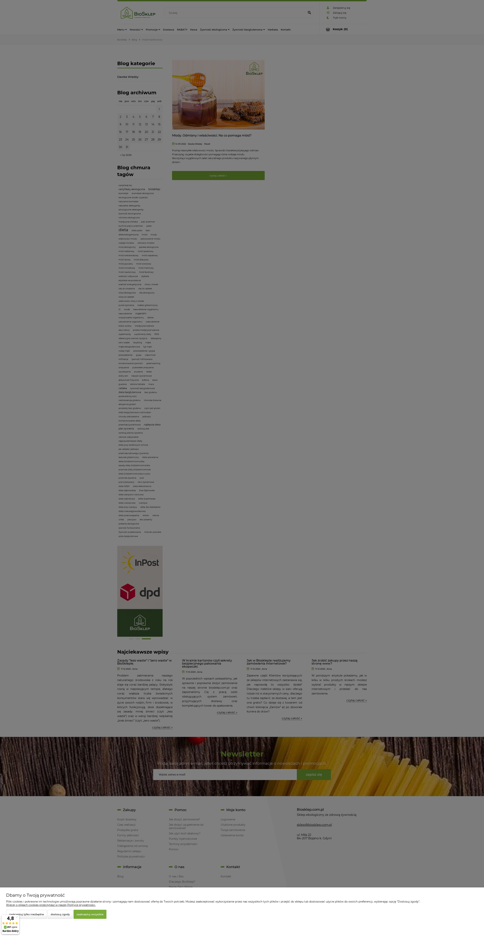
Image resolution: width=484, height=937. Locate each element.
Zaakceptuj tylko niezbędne (26, 914)
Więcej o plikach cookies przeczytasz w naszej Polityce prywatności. (51, 905)
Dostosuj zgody (60, 914)
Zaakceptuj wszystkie (90, 914)
